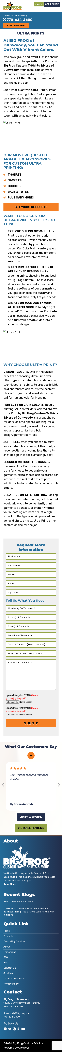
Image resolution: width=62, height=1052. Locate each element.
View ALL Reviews (31, 828)
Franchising (9, 952)
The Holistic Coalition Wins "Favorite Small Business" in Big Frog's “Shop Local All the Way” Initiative (29, 911)
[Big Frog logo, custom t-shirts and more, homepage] (12, 3)
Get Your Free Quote (31, 207)
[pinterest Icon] (14, 1029)
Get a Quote (52, 4)
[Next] (59, 785)
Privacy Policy (11, 983)
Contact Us (9, 968)
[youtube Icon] (23, 1029)
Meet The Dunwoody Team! (18, 901)
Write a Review (30, 817)
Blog (5, 962)
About (6, 946)
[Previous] (3, 785)
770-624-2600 (19, 20)
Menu (40, 4)
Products (8, 936)
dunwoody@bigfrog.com (16, 1013)
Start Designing (16, 25)
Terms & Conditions (14, 978)
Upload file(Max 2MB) (23, 697)
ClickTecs (23, 1047)
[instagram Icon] (18, 1029)
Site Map (8, 973)
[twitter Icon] (9, 1029)
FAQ (5, 957)
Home (6, 930)
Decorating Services (14, 941)
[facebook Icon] (5, 1029)
